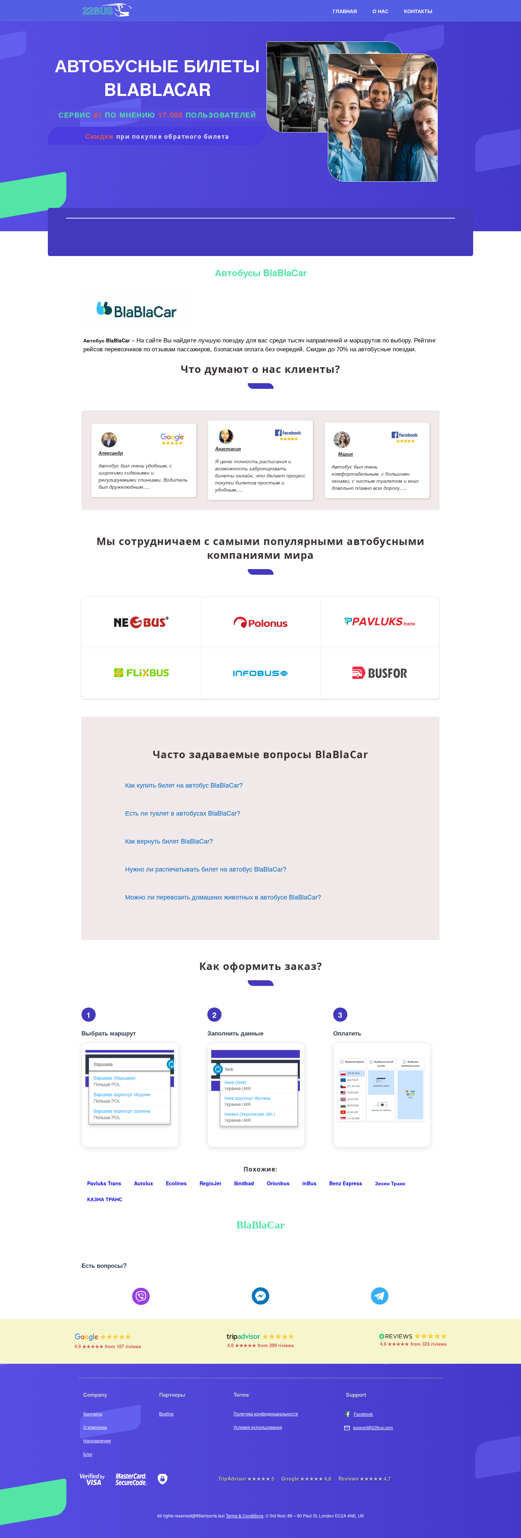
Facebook (363, 1414)
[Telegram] (380, 1297)
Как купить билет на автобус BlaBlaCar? (184, 784)
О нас (380, 11)
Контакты (418, 11)
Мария (345, 453)
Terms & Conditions (244, 1516)
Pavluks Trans (104, 1183)
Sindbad (244, 1183)
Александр (111, 452)
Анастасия (228, 448)
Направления (97, 1440)
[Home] (107, 15)
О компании (95, 1427)
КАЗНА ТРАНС (104, 1199)
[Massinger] (260, 1297)
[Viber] (141, 1297)
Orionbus (278, 1183)
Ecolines (176, 1183)
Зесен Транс (390, 1183)
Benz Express (345, 1183)
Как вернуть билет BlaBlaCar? (169, 840)
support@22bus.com (373, 1427)
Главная (345, 11)
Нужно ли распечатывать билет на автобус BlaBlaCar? (205, 868)
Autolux (143, 1183)
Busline (166, 1414)
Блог (88, 1454)
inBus (309, 1183)
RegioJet (210, 1183)
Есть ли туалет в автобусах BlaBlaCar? (182, 812)
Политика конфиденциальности (266, 1414)
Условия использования (258, 1427)
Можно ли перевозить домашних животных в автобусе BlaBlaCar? (223, 896)
